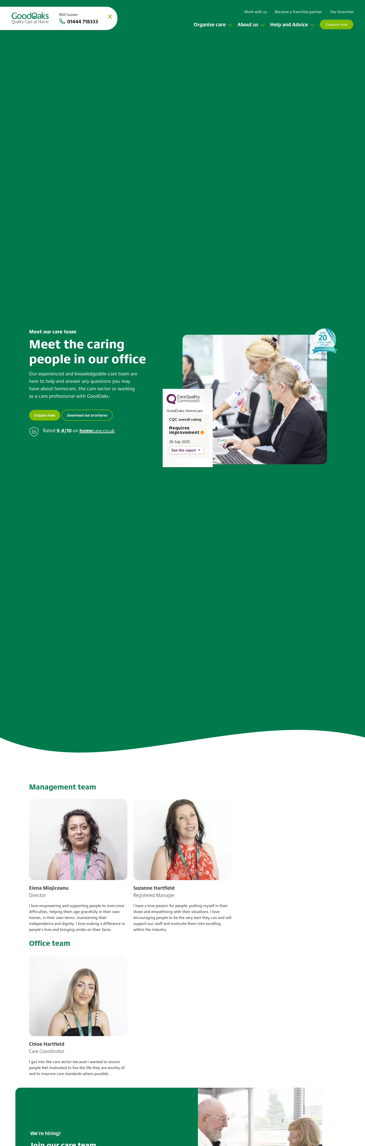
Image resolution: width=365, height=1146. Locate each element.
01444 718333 (82, 21)
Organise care (210, 24)
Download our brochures (87, 415)
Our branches (341, 12)
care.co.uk (96, 430)
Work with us (255, 12)
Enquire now (44, 415)
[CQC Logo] (183, 403)
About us (248, 24)
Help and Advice (289, 24)
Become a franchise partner (298, 12)
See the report (183, 450)
